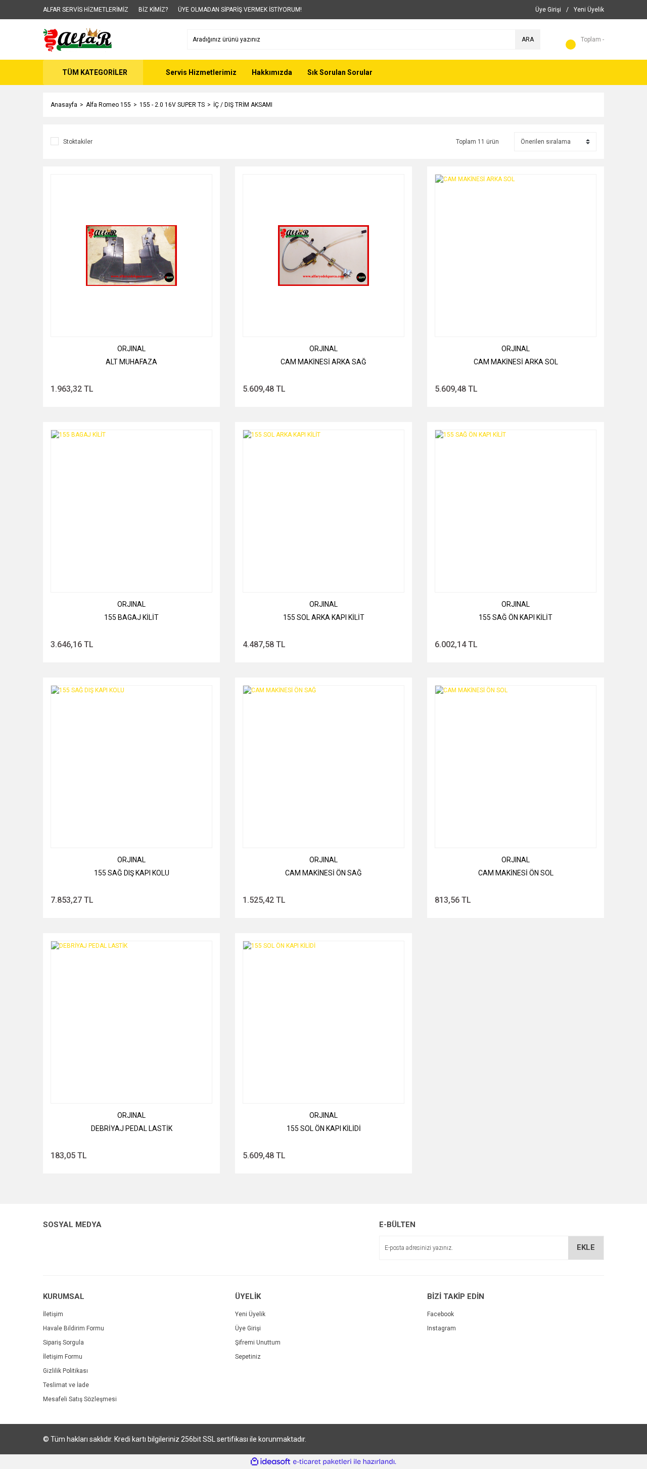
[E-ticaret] (322, 1461)
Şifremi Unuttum (258, 1342)
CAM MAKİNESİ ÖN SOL (515, 873)
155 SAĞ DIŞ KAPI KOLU (131, 873)
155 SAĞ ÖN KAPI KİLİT (515, 617)
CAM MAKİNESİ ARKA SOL (516, 362)
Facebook (440, 1314)
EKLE (586, 1247)
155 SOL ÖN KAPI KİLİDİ (324, 1128)
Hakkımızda (272, 72)
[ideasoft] (270, 1461)
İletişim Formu (62, 1356)
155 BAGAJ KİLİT (131, 617)
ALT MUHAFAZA (131, 362)
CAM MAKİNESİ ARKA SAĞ (323, 362)
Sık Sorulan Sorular (340, 72)
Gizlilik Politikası (65, 1370)
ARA (528, 39)
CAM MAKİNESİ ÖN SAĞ (323, 873)
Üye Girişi (248, 1328)
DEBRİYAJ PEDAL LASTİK (131, 1128)
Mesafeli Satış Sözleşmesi (80, 1399)
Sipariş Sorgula (63, 1342)
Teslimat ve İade (66, 1385)
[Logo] (78, 39)
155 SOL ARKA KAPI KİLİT (323, 617)
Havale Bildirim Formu (73, 1328)
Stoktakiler (78, 141)
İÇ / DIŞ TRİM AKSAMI (242, 104)
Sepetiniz (248, 1356)
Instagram (441, 1328)
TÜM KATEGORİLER (94, 72)
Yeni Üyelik (250, 1314)
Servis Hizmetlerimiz (201, 72)
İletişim (53, 1314)
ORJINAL (131, 349)
